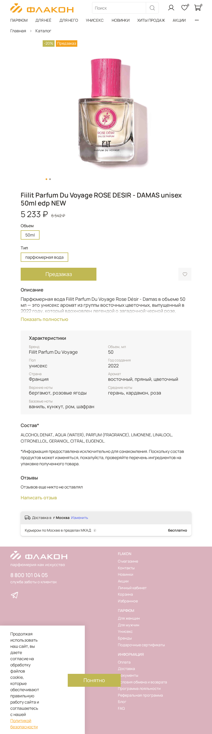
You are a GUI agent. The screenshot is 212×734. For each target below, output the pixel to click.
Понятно (94, 680)
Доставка (126, 668)
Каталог (43, 31)
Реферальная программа (140, 695)
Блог (122, 701)
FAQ (121, 708)
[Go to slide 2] (50, 179)
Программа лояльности (139, 688)
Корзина (125, 594)
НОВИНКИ (121, 20)
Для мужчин (128, 624)
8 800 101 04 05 (29, 575)
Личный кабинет (132, 587)
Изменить (79, 517)
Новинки (125, 574)
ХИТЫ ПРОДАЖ (151, 20)
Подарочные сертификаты (141, 644)
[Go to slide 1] (46, 179)
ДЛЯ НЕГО (68, 20)
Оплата (124, 662)
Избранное (128, 600)
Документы (128, 675)
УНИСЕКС (95, 20)
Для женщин (129, 618)
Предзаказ (59, 274)
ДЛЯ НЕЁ (43, 20)
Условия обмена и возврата (142, 682)
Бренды (125, 638)
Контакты (126, 567)
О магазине (128, 561)
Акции (123, 581)
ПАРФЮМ (19, 20)
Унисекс (125, 631)
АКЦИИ (179, 20)
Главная (18, 31)
